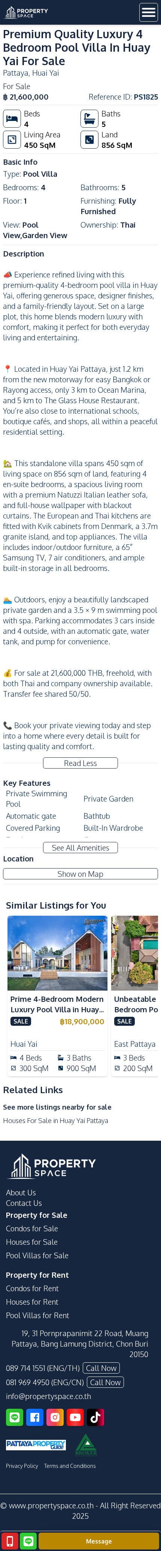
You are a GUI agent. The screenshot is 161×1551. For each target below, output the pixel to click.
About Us (21, 1192)
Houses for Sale (32, 1242)
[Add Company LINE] (14, 1417)
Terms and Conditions (70, 1466)
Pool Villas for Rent (37, 1315)
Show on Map (80, 874)
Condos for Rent (32, 1288)
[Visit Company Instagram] (55, 1417)
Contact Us (24, 1203)
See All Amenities (80, 847)
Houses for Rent (32, 1302)
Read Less (80, 763)
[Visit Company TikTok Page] (95, 1417)
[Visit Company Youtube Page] (75, 1417)
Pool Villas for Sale (37, 1255)
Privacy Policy (22, 1466)
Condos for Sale (32, 1228)
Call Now (101, 1368)
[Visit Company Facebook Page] (34, 1417)
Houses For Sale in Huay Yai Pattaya (55, 1120)
